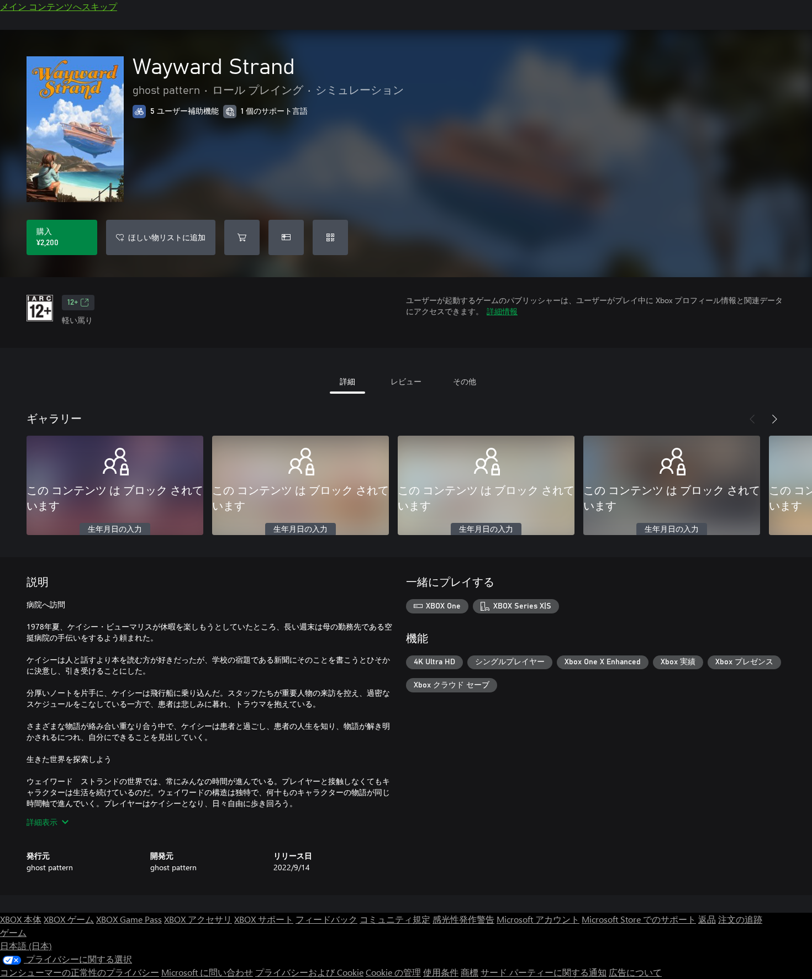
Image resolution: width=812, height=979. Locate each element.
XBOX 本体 (20, 919)
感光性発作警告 (463, 919)
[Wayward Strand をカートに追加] (242, 237)
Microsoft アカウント (538, 919)
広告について (635, 972)
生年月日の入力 (115, 529)
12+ (72, 302)
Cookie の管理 (393, 972)
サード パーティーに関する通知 (544, 972)
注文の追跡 (740, 919)
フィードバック (326, 919)
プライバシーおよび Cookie (309, 972)
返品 (707, 919)
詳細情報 (502, 311)
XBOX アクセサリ (198, 919)
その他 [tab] (464, 381)
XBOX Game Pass (129, 919)
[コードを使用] (330, 237)
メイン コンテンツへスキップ (58, 6)
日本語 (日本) (26, 945)
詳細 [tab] (347, 381)
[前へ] (752, 419)
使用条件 (440, 972)
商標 (469, 972)
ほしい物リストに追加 (166, 237)
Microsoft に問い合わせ (207, 972)
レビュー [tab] (406, 381)
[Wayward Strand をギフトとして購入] (286, 237)
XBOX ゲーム (69, 919)
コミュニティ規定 (395, 919)
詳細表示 (42, 822)
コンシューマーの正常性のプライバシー (79, 972)
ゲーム (13, 932)
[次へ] (774, 419)
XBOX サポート (263, 919)
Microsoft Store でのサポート (639, 919)
